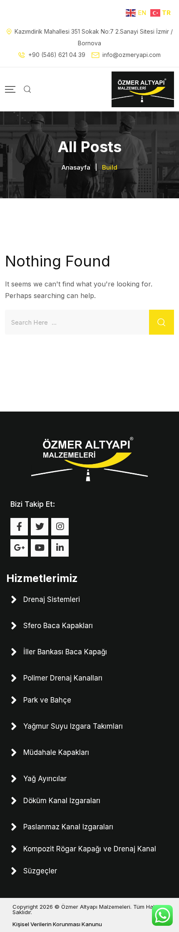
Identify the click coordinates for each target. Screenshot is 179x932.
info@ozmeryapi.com (131, 54)
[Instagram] (60, 526)
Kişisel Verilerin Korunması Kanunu (57, 924)
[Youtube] (39, 548)
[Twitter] (39, 526)
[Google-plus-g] (19, 548)
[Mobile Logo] (143, 89)
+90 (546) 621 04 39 (56, 54)
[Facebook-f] (19, 526)
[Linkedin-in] (60, 548)
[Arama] (27, 89)
